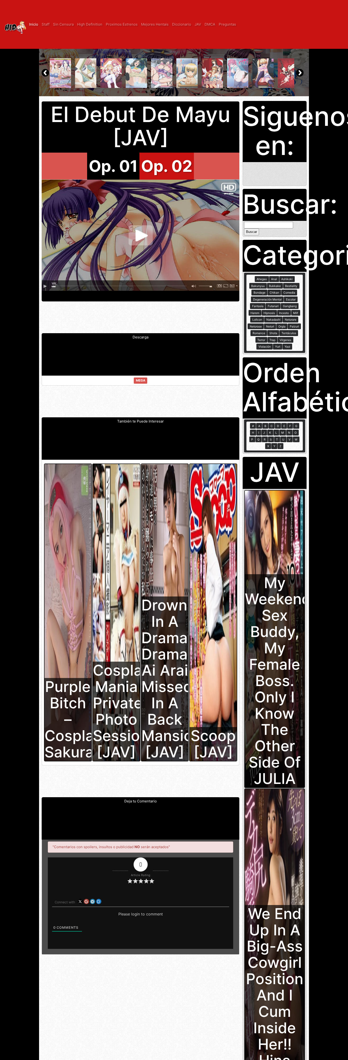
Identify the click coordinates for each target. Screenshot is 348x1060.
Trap (272, 340)
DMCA (210, 24)
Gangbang (290, 306)
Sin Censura (63, 24)
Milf (295, 313)
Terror (261, 340)
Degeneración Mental (267, 299)
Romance (259, 333)
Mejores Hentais (155, 24)
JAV (198, 24)
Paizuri (294, 326)
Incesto (284, 313)
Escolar (291, 299)
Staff (45, 24)
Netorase (256, 326)
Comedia (289, 292)
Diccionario (181, 24)
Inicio (33, 24)
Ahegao (262, 279)
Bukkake (275, 286)
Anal (274, 279)
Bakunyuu (258, 286)
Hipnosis (269, 313)
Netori (270, 326)
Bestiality (291, 286)
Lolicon (257, 319)
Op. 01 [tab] (113, 166)
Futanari (273, 306)
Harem (254, 313)
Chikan (274, 292)
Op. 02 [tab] (166, 166)
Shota (273, 333)
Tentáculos (288, 333)
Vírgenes (285, 340)
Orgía (282, 326)
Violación (265, 346)
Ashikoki (287, 279)
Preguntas (227, 24)
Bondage (259, 292)
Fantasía (257, 306)
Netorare (290, 319)
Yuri (277, 346)
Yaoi (287, 346)
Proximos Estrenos (122, 24)
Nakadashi (273, 319)
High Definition (89, 24)
